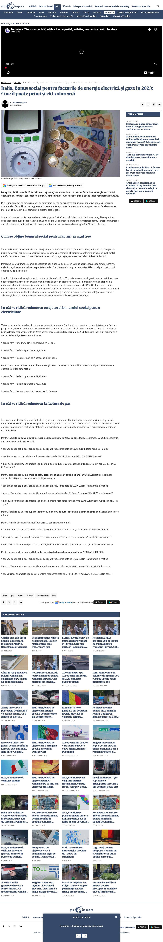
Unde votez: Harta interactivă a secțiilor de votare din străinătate (74, 852)
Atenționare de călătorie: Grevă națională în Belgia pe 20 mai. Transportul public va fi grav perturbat (44, 852)
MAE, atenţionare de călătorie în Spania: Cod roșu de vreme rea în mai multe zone (106, 677)
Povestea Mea (40, 16)
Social (86, 12)
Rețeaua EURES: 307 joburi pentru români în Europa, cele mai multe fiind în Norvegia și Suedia (14, 747)
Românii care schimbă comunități (112, 6)
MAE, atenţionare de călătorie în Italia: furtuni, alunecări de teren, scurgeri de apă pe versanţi (74, 782)
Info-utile (17, 83)
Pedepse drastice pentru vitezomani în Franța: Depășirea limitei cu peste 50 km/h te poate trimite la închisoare (106, 712)
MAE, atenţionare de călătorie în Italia (12, 779)
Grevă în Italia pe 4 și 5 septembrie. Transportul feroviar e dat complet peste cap (105, 782)
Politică (32, 6)
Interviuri (104, 16)
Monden (31, 12)
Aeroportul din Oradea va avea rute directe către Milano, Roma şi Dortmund (75, 747)
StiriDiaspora (6, 83)
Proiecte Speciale (141, 6)
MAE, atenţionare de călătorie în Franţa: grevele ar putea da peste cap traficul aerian (12, 852)
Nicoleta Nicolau (20, 102)
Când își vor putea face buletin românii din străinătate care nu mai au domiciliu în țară (14, 677)
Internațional (46, 6)
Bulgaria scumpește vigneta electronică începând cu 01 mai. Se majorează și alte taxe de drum (44, 887)
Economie (8, 12)
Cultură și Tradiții (121, 16)
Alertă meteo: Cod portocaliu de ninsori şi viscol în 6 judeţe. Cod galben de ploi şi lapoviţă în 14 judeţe (14, 712)
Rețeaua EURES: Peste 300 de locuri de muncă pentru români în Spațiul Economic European (45, 817)
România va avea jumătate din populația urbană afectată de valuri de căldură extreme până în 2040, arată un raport (74, 712)
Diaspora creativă (82, 6)
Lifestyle (66, 6)
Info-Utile (109, 12)
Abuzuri (75, 12)
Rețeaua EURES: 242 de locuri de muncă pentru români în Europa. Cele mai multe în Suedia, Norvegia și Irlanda (45, 677)
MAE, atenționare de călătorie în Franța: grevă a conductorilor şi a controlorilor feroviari (44, 712)
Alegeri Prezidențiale (87, 16)
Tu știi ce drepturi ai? (127, 12)
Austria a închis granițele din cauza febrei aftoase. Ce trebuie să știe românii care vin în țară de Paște (14, 887)
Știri (57, 6)
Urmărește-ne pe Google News (67, 185)
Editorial (97, 12)
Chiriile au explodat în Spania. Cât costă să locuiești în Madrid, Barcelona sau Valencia (14, 642)
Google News (65, 602)
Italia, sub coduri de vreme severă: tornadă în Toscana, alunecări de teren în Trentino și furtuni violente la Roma (14, 817)
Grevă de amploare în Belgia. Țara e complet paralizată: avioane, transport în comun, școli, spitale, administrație (75, 887)
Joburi (20, 12)
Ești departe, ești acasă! (61, 16)
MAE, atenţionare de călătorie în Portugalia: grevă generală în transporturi (44, 747)
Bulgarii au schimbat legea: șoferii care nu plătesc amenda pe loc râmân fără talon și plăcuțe (105, 747)
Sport (41, 12)
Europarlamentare (150, 12)
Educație (52, 12)
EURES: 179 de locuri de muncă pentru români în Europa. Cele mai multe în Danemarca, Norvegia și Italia (75, 642)
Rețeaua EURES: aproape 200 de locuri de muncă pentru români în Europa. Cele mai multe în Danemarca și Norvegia (106, 642)
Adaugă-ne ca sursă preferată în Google (26, 185)
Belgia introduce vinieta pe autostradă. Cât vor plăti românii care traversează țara (45, 642)
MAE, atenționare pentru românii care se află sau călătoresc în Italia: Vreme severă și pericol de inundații (75, 817)
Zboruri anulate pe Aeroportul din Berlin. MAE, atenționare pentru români (74, 677)
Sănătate (64, 12)
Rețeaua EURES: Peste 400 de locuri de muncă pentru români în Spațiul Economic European (106, 817)
